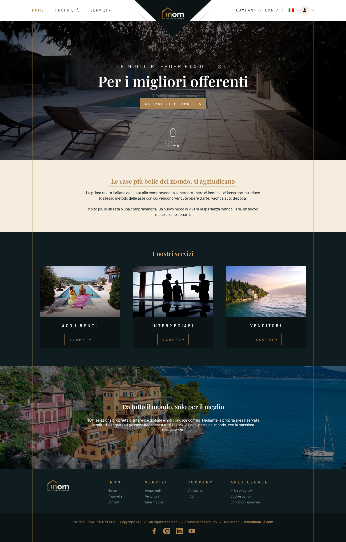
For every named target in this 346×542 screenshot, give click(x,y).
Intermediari (155, 502)
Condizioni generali (245, 502)
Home (38, 10)
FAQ (191, 496)
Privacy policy (241, 490)
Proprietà (67, 10)
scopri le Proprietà (173, 104)
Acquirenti (153, 490)
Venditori (152, 496)
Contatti (275, 10)
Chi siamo (195, 490)
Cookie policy (240, 496)
